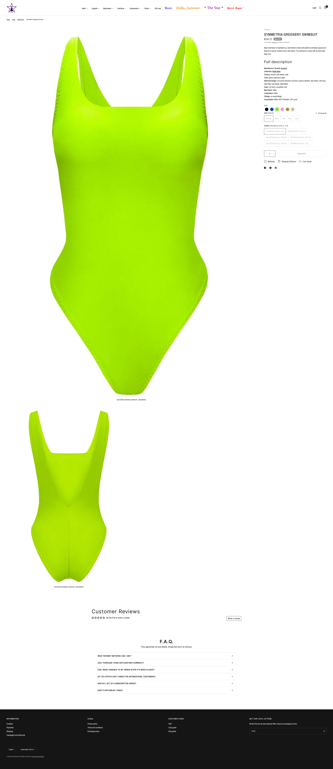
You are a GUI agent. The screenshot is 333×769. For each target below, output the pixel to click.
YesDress (120, 8)
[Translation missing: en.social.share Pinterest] (276, 167)
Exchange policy (93, 731)
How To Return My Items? (110, 690)
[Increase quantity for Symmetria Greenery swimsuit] (273, 154)
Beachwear (107, 8)
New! (84, 8)
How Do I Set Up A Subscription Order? (117, 683)
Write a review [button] (234, 618)
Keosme (284, 68)
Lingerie (94, 8)
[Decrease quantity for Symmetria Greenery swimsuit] (266, 154)
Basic (168, 8)
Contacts (10, 723)
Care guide (172, 727)
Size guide (172, 731)
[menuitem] (85, 8)
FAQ (170, 723)
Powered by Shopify (37, 756)
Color (266, 105)
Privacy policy (92, 723)
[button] (267, 109)
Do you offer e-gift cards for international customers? (127, 676)
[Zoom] (250, 34)
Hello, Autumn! (188, 8)
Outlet (146, 8)
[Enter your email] (323, 731)
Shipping (274, 42)
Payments (10, 727)
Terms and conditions (95, 727)
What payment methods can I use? (114, 655)
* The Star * (213, 8)
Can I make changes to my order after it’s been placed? (126, 669)
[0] (324, 8)
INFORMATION (13, 719)
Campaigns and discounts (16, 735)
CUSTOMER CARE (176, 719)
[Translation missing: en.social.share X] (271, 167)
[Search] (320, 8)
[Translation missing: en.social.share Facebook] (265, 167)
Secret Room (234, 7)
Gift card (158, 8)
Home (8, 19)
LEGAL (91, 719)
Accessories (134, 8)
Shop (13, 19)
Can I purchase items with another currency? (121, 662)
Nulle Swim (21, 19)
